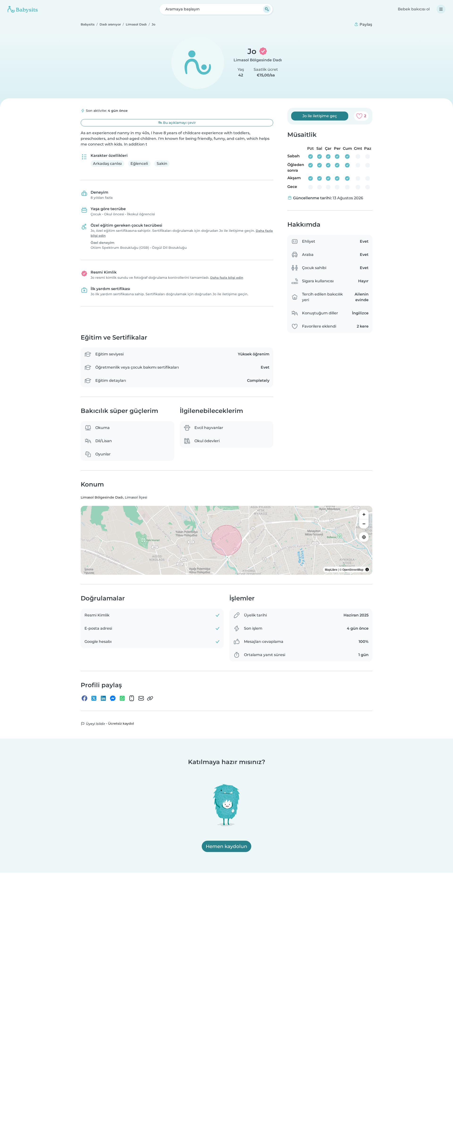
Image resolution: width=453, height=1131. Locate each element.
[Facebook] (84, 698)
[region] (226, 540)
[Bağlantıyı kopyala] (150, 698)
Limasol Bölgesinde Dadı (258, 60)
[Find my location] (364, 537)
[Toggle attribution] (367, 569)
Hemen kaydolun (226, 846)
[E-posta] (141, 698)
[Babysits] (23, 9)
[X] (94, 698)
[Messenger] (113, 698)
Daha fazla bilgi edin (226, 277)
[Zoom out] (364, 523)
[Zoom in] (364, 514)
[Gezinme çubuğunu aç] (440, 9)
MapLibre (331, 569)
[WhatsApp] (122, 698)
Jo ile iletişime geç (319, 116)
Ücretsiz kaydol (121, 723)
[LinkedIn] (103, 698)
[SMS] (131, 698)
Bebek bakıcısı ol (414, 9)
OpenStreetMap (352, 569)
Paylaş (365, 24)
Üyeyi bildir (95, 724)
